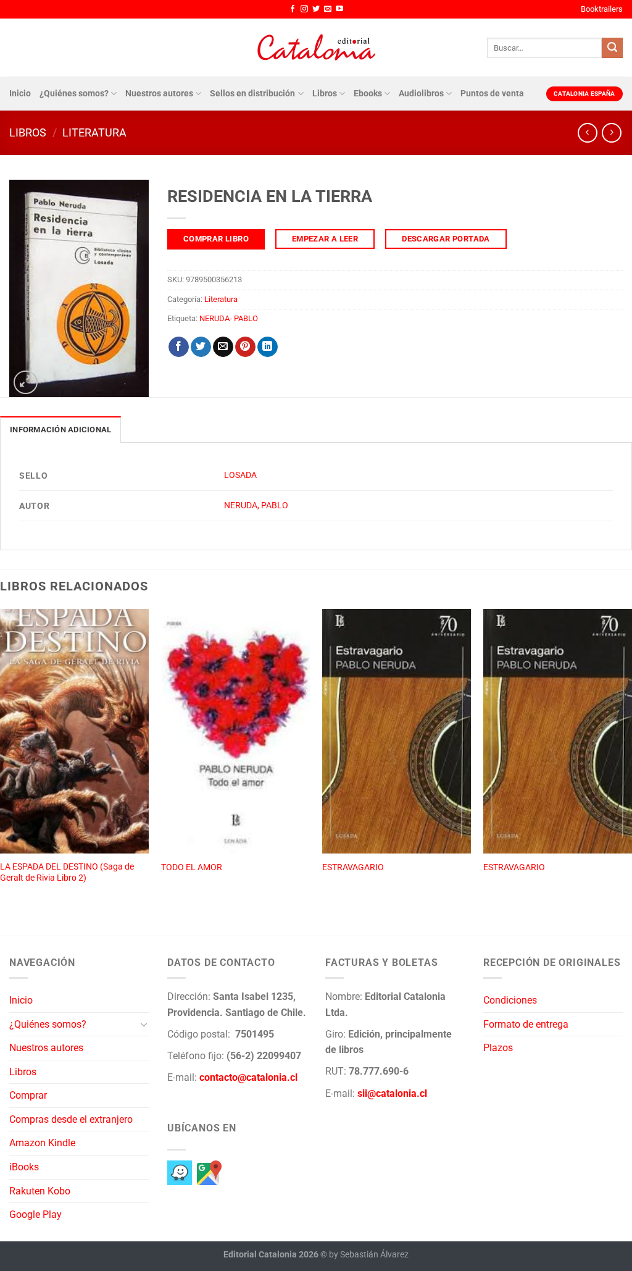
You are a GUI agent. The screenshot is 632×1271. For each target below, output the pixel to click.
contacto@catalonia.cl (248, 1077)
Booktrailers (602, 9)
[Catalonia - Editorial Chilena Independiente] (316, 47)
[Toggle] (144, 1024)
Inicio (20, 93)
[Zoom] (26, 383)
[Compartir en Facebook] (178, 347)
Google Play (35, 1214)
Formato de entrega (525, 1024)
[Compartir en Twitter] (201, 347)
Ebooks (368, 93)
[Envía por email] (223, 347)
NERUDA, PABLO (256, 505)
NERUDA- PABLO (228, 318)
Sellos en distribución (252, 93)
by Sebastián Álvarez (369, 1254)
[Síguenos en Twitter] (316, 9)
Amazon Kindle (42, 1143)
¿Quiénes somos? (74, 93)
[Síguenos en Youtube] (339, 9)
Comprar (28, 1095)
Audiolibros (421, 93)
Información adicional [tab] (60, 429)
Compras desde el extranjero (71, 1119)
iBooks (24, 1167)
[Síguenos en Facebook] (292, 9)
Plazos (498, 1048)
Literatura (94, 132)
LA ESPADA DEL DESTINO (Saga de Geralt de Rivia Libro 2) (67, 873)
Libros (324, 93)
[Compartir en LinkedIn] (267, 347)
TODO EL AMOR (191, 867)
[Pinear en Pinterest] (245, 347)
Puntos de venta (492, 93)
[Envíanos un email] (327, 9)
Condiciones (510, 1000)
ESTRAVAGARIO (353, 867)
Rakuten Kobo (39, 1191)
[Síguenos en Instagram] (304, 9)
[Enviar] (612, 48)
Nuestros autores (159, 93)
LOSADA (240, 475)
